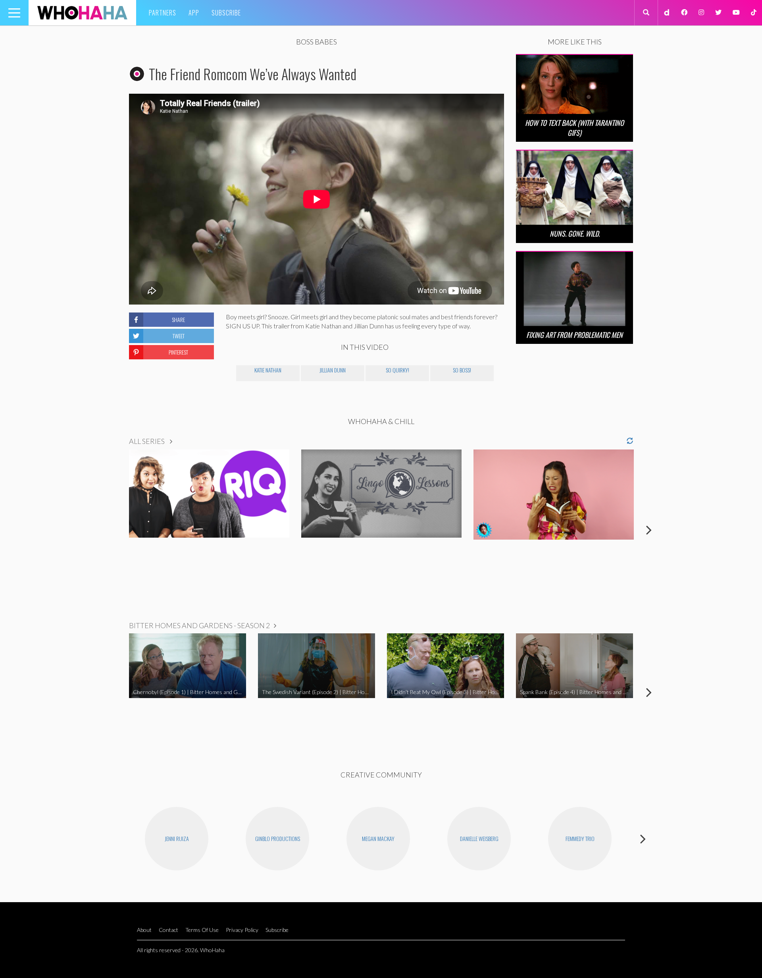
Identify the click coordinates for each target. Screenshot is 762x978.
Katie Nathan (267, 370)
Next (649, 530)
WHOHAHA (82, 12)
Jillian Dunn (332, 370)
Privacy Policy (242, 929)
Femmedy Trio (580, 838)
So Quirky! (397, 370)
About (144, 929)
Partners (162, 12)
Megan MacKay (378, 838)
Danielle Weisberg (479, 838)
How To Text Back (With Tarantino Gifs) (574, 128)
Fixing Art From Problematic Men (574, 335)
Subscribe (226, 12)
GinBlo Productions (277, 838)
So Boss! (462, 370)
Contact (168, 929)
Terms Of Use (202, 929)
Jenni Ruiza (177, 838)
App (194, 12)
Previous (113, 530)
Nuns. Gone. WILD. (575, 233)
